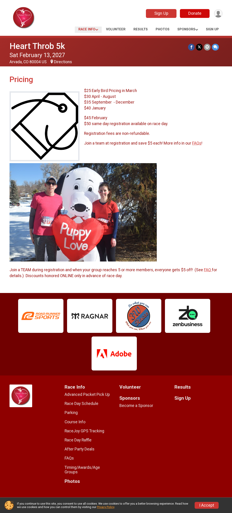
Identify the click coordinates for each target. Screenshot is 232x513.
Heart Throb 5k (37, 46)
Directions (63, 62)
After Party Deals (79, 449)
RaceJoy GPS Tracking (84, 431)
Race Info (86, 29)
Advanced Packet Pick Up (87, 394)
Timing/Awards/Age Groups (82, 469)
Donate (194, 13)
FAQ (208, 270)
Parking (71, 412)
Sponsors (186, 29)
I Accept (206, 505)
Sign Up (161, 13)
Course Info (75, 422)
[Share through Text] (215, 47)
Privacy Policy (105, 507)
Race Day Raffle (78, 440)
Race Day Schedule (81, 403)
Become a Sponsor (136, 405)
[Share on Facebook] (191, 47)
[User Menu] (218, 13)
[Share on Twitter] (199, 47)
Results (140, 29)
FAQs (196, 143)
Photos (162, 29)
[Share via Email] (207, 47)
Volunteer (116, 29)
